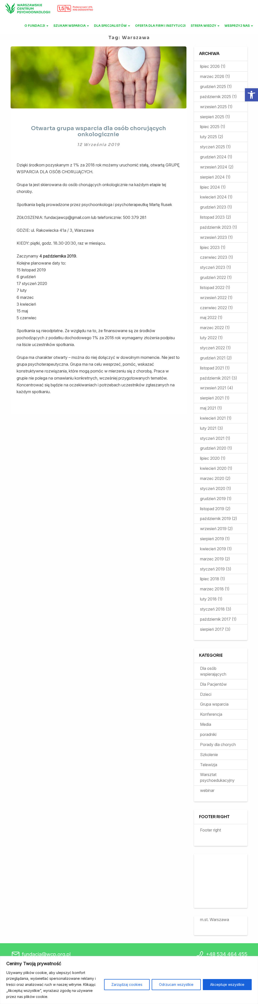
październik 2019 (215, 518)
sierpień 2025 (212, 116)
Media (205, 724)
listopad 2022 (212, 287)
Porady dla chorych (218, 744)
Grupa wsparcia (214, 704)
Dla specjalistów (110, 25)
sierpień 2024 (212, 177)
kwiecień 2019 (213, 548)
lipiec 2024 (210, 187)
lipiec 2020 (210, 458)
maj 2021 (208, 408)
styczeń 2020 (212, 488)
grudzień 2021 (212, 357)
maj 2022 (208, 317)
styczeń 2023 (212, 267)
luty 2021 (208, 428)
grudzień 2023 (213, 207)
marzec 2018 (212, 588)
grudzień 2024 (213, 156)
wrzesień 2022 (213, 297)
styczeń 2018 (212, 609)
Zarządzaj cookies (126, 984)
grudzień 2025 (213, 86)
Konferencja (211, 714)
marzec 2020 (212, 478)
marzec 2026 (212, 76)
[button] (251, 94)
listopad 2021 (212, 367)
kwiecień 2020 (213, 468)
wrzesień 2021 (213, 387)
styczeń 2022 (212, 347)
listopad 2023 (212, 217)
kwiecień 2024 (213, 196)
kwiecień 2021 (213, 418)
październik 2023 (215, 227)
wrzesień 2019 (213, 528)
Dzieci (205, 694)
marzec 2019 (212, 558)
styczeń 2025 (212, 146)
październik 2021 (215, 378)
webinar (207, 790)
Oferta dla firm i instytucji (160, 25)
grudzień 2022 (213, 277)
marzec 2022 (212, 327)
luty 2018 (208, 598)
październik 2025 (215, 96)
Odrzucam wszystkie (176, 984)
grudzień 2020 (213, 448)
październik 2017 (215, 619)
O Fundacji (35, 25)
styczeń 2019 (212, 568)
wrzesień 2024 (213, 166)
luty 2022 (208, 337)
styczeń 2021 (212, 438)
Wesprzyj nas (237, 25)
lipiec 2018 (209, 578)
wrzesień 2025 (213, 106)
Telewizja (208, 764)
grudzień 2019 (213, 498)
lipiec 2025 (209, 126)
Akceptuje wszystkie (227, 984)
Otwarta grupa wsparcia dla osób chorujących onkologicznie (98, 131)
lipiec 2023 (210, 247)
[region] (129, 980)
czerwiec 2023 (213, 257)
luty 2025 (208, 136)
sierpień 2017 (212, 629)
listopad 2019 (212, 508)
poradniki (208, 734)
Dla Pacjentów (213, 684)
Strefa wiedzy (204, 25)
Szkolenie (209, 754)
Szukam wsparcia (69, 25)
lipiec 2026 (210, 66)
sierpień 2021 (212, 397)
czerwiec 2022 (213, 307)
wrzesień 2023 (213, 237)
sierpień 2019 (212, 538)
